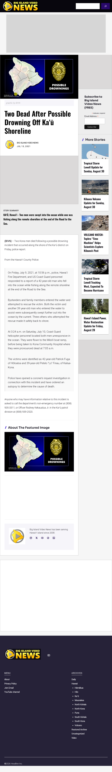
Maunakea (79, 700)
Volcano (78, 725)
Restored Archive (79, 729)
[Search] (105, 6)
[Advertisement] (56, 33)
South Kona (80, 721)
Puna (77, 713)
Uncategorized (78, 733)
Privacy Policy (10, 683)
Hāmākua (79, 688)
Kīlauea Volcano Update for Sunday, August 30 (94, 203)
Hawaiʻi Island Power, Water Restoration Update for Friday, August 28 (95, 324)
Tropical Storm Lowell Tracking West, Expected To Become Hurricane (94, 284)
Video (74, 738)
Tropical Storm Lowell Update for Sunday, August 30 (94, 167)
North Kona (80, 709)
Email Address (91, 116)
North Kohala (80, 704)
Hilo (76, 692)
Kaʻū (77, 696)
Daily (74, 679)
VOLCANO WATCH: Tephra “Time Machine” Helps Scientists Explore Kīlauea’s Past (93, 243)
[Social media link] (31, 538)
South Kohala (80, 717)
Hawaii (75, 683)
